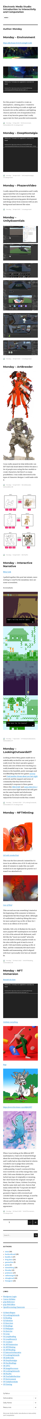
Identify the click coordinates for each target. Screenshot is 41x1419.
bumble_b (8, 1257)
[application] (20, 87)
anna (7, 1252)
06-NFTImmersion (28, 1211)
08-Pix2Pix (25, 555)
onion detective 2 (30, 787)
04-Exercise (7, 1331)
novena (32, 774)
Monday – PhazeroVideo (19, 185)
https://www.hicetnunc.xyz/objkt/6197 (17, 1107)
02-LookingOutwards (11, 1315)
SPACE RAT (16, 787)
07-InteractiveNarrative (28, 738)
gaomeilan (9, 1262)
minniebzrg (9, 1267)
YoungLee (8, 1281)
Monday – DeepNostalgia (20, 133)
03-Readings (8, 1326)
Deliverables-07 (8, 740)
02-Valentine (8, 1320)
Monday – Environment (19, 37)
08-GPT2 (6, 1366)
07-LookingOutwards (29, 802)
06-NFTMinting (9, 1347)
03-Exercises (8, 1323)
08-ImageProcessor (10, 1368)
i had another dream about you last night (22, 776)
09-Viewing (7, 1384)
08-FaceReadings (9, 1363)
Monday (8, 123)
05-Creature (7, 1342)
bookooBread (10, 1254)
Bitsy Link (7, 572)
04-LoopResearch (10, 1339)
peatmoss (9, 1273)
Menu (6, 17)
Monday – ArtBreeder (18, 366)
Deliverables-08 (8, 487)
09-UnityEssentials (10, 1382)
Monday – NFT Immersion (13, 972)
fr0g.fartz (8, 1260)
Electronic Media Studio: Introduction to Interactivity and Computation (19, 9)
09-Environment (26, 123)
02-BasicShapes (9, 1312)
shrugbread (9, 1278)
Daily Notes (7, 1403)
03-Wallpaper (8, 1328)
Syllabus (6, 1393)
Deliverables (7, 1398)
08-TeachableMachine (11, 1376)
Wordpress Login (9, 1296)
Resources (7, 1407)
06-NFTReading (28, 960)
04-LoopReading (9, 1336)
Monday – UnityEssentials (14, 219)
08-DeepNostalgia (28, 175)
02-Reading (7, 1318)
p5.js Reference (9, 1302)
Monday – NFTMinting (18, 812)
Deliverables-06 (8, 962)
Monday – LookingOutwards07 (17, 750)
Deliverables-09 (8, 125)
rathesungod (10, 1275)
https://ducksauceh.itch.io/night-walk (17, 43)
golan (7, 1265)
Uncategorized (18, 125)
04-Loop (6, 1334)
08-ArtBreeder (26, 485)
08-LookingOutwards (11, 1371)
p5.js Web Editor (9, 1304)
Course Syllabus (9, 1299)
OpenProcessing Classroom (14, 1307)
